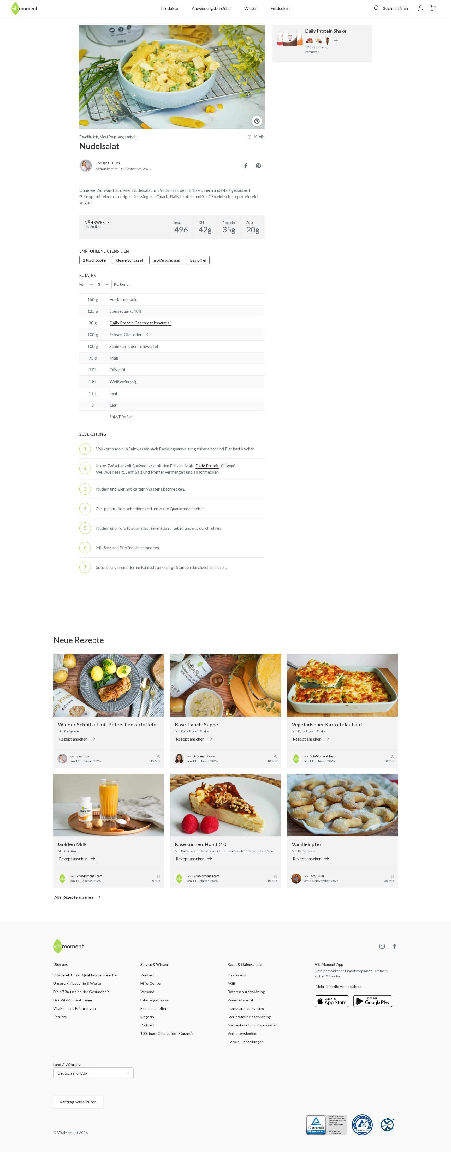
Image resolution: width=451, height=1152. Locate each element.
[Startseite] (24, 8)
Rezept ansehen (73, 738)
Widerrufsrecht (240, 1000)
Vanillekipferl (307, 844)
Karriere (60, 1016)
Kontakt (147, 975)
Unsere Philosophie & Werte (77, 983)
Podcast (147, 1025)
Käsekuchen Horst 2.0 (201, 844)
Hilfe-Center (151, 983)
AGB (231, 983)
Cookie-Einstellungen (246, 1042)
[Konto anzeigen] (420, 8)
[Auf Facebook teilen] (246, 165)
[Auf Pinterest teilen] (258, 165)
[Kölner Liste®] (387, 1124)
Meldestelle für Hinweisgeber (252, 1025)
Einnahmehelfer (153, 1008)
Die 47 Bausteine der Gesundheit (81, 991)
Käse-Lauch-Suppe (196, 724)
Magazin (147, 1016)
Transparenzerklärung (246, 1008)
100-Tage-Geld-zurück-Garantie (167, 1033)
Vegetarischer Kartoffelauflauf (327, 724)
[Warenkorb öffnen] (433, 8)
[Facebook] (394, 946)
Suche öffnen (395, 8)
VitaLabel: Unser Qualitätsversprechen (86, 975)
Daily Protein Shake (325, 31)
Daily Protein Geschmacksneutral (140, 322)
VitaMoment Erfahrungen (74, 1008)
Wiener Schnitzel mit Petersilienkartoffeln (107, 724)
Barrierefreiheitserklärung (249, 1016)
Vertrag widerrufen (78, 1101)
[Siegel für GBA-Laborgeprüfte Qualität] (362, 1124)
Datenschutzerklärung (246, 991)
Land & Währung (67, 1064)
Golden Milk (72, 844)
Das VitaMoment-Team (72, 1000)
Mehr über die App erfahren (339, 986)
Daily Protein (207, 465)
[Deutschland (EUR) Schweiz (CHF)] (93, 1073)
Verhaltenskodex (242, 1033)
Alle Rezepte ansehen (73, 896)
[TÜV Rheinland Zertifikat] (327, 1124)
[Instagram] (382, 946)
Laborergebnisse (154, 1000)
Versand (147, 991)
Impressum (237, 975)
